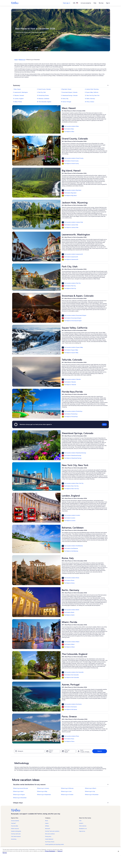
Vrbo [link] (80, 820)
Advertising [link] (13, 839)
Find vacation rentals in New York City (73, 483)
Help (95, 3)
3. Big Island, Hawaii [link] (66, 89)
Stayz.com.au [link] (82, 831)
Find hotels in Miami (69, 644)
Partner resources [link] (15, 828)
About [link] (46, 820)
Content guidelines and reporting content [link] (54, 844)
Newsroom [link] (47, 828)
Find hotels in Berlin (69, 612)
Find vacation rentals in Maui (71, 126)
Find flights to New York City (71, 488)
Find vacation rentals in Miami (71, 641)
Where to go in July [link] (90, 791)
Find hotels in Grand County (71, 161)
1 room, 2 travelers (85, 752)
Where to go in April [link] (18, 791)
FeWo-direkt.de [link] (82, 826)
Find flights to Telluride (70, 384)
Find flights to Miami (69, 647)
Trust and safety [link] (14, 826)
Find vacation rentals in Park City (72, 283)
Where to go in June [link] (66, 791)
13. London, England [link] (18, 98)
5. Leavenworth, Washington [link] (20, 92)
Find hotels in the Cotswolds (71, 675)
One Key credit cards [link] (15, 833)
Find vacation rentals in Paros (71, 736)
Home (16, 59)
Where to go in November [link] (91, 794)
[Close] (118, 851)
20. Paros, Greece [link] (89, 101)
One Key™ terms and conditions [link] (52, 831)
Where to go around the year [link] (20, 788)
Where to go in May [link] (42, 791)
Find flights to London (69, 520)
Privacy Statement (50, 851)
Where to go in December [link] (20, 797)
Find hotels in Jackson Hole (71, 225)
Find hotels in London (69, 518)
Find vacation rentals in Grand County (73, 158)
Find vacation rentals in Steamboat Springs (75, 453)
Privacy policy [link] (48, 836)
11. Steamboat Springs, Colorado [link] (69, 95)
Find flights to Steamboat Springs (72, 458)
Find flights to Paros (69, 741)
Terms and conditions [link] (50, 833)
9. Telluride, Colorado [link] (18, 95)
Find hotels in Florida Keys (70, 414)
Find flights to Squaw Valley (71, 352)
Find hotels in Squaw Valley (71, 350)
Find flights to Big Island (70, 195)
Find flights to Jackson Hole (71, 227)
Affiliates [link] (47, 826)
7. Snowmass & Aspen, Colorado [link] (69, 92)
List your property (86, 3)
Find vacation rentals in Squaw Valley (73, 347)
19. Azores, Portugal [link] (66, 101)
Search (100, 751)
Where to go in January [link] (43, 788)
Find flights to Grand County (71, 163)
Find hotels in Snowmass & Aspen (72, 318)
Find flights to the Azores (70, 709)
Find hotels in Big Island (70, 193)
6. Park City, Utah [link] (41, 92)
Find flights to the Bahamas (71, 551)
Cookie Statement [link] (49, 839)
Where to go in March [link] (90, 788)
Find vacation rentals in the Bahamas (73, 545)
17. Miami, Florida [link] (17, 101)
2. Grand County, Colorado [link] (44, 89)
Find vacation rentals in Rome (71, 577)
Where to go (22, 59)
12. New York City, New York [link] (92, 95)
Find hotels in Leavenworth (71, 257)
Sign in (108, 3)
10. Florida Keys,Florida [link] (43, 95)
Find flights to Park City (70, 288)
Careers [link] (46, 823)
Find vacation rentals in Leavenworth (73, 254)
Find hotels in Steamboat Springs (72, 455)
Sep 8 (66, 752)
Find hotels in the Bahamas (71, 548)
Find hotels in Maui (69, 129)
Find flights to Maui (69, 131)
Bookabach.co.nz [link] (83, 828)
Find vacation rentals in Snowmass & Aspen (75, 315)
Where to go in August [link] (19, 794)
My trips (101, 3)
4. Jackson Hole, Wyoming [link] (92, 89)
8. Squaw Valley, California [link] (91, 92)
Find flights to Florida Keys (71, 416)
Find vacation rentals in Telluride (72, 379)
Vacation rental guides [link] (16, 831)
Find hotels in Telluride (70, 382)
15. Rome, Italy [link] (64, 98)
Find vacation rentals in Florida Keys (73, 411)
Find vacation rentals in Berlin (71, 609)
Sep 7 (50, 752)
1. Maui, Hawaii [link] (17, 89)
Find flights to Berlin (69, 615)
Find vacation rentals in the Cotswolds (73, 672)
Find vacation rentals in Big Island (72, 190)
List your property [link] (15, 820)
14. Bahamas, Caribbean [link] (43, 98)
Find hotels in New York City (71, 486)
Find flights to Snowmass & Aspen (73, 320)
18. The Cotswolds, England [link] (44, 101)
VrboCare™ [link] (13, 823)
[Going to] (29, 751)
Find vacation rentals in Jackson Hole (73, 222)
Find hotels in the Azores (70, 707)
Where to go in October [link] (67, 794)
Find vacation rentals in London (72, 515)
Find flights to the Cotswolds (71, 677)
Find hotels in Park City (70, 286)
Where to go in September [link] (44, 794)
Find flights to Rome (69, 583)
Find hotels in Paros (69, 738)
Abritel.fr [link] (81, 823)
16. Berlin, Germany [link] (90, 98)
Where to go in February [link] (67, 788)
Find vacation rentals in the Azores (73, 704)
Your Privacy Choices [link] (49, 841)
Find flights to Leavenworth (71, 259)
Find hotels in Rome (69, 580)
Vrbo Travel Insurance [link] (16, 836)
